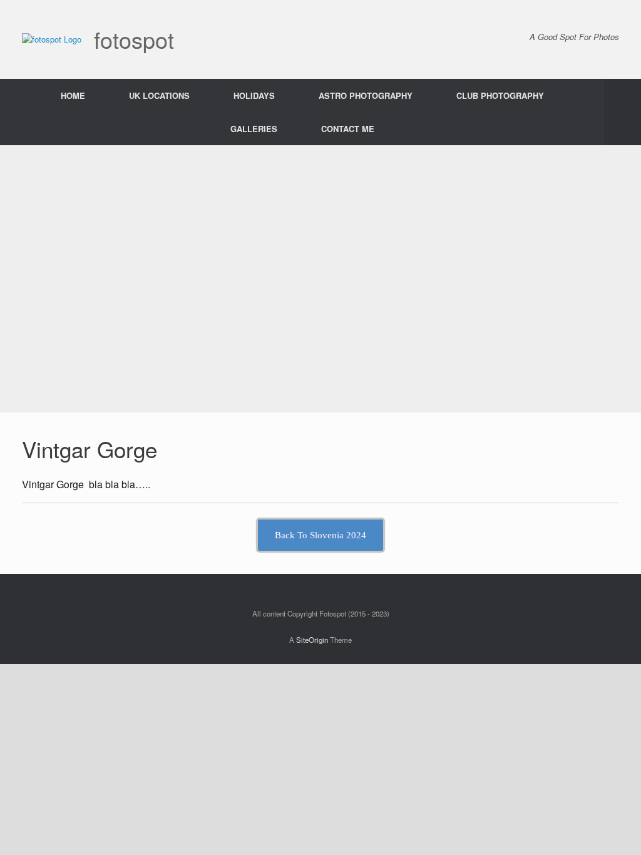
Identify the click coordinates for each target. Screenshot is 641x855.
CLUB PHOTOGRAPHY (500, 95)
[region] (320, 278)
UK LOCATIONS (159, 95)
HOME (73, 95)
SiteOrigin (312, 640)
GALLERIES (253, 129)
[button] (622, 112)
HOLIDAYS (254, 95)
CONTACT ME (347, 129)
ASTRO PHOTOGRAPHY (366, 95)
